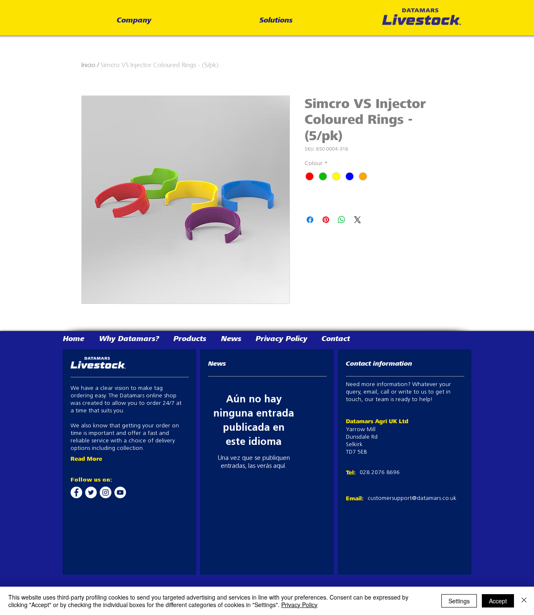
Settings (459, 601)
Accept (498, 601)
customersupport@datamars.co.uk (412, 498)
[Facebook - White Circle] (76, 492)
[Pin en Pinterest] (326, 220)
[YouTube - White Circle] (120, 492)
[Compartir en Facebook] (310, 220)
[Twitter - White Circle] (91, 492)
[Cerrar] (524, 600)
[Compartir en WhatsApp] (342, 220)
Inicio (88, 65)
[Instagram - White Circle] (105, 492)
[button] (134, 20)
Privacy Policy (299, 604)
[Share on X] (358, 220)
